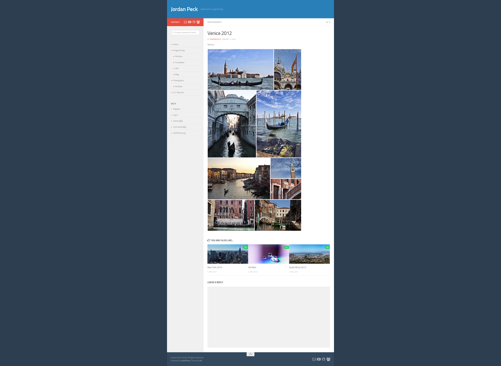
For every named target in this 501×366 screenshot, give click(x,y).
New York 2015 (214, 267)
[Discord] (198, 22)
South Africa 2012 (297, 267)
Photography (214, 22)
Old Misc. (252, 267)
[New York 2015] (227, 254)
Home (175, 44)
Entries (178, 121)
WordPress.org (179, 133)
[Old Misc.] (268, 254)
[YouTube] (189, 22)
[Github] (193, 22)
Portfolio (178, 56)
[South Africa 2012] (309, 254)
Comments (179, 127)
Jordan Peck (184, 9)
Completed (179, 62)
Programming (179, 50)
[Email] (185, 22)
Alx (201, 360)
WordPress (185, 360)
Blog (177, 74)
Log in (175, 115)
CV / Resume (178, 92)
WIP (177, 68)
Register (176, 109)
